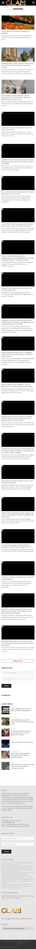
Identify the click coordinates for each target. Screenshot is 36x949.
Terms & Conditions (24, 941)
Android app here (15, 898)
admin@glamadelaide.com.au (11, 820)
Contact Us (19, 944)
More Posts (18, 661)
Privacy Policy (10, 941)
